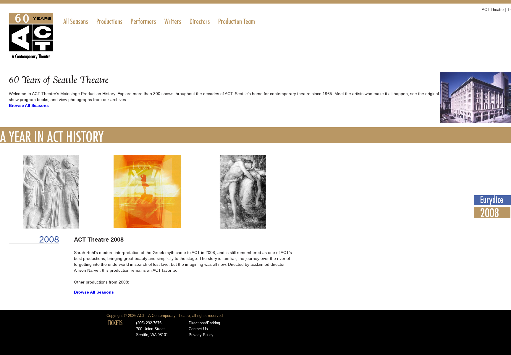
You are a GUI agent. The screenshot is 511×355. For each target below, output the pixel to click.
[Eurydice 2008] (148, 227)
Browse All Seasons (29, 105)
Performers (143, 21)
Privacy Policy (201, 335)
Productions (109, 21)
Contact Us (198, 329)
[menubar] (159, 21)
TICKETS (115, 323)
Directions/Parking (204, 323)
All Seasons (75, 21)
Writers (172, 21)
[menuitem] (75, 21)
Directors (200, 21)
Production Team (236, 21)
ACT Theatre (493, 9)
